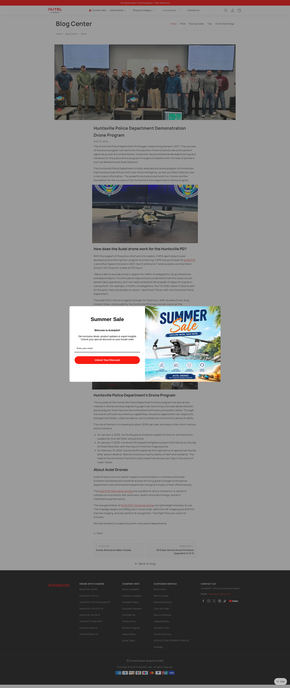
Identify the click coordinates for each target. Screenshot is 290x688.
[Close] (217, 309)
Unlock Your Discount (107, 360)
